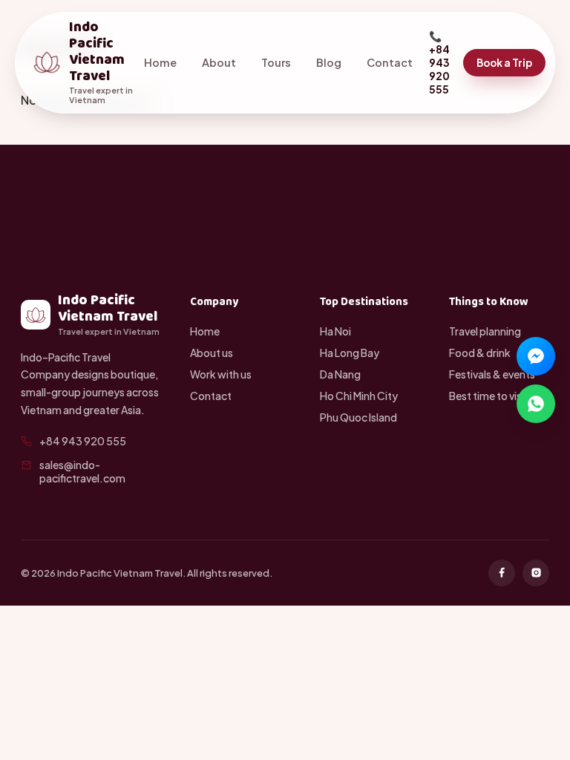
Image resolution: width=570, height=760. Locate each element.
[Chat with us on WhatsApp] (536, 403)
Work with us (221, 374)
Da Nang (340, 374)
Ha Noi (335, 331)
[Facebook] (501, 573)
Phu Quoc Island (358, 417)
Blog (328, 62)
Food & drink (480, 352)
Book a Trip (504, 62)
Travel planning (485, 331)
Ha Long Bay (349, 352)
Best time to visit (488, 395)
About (219, 62)
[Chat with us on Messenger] (536, 356)
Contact (390, 62)
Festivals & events (492, 374)
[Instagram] (535, 573)
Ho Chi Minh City (359, 395)
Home (160, 62)
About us (211, 352)
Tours (276, 62)
